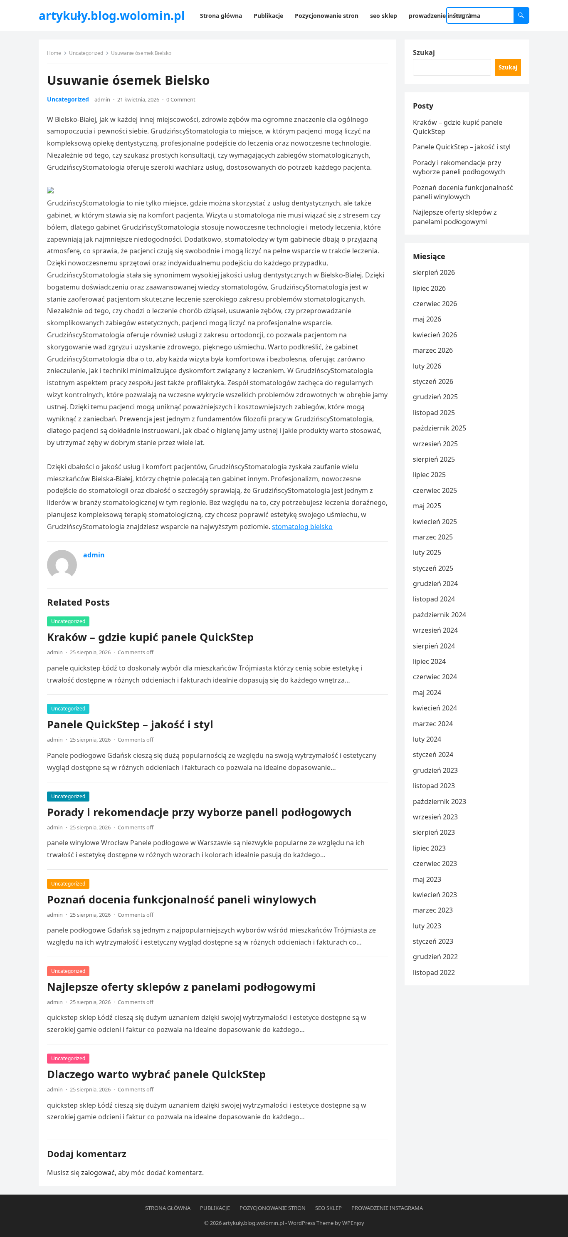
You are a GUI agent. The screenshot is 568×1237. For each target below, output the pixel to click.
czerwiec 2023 (435, 863)
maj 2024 (427, 692)
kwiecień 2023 (435, 894)
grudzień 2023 (435, 770)
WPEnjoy (353, 1223)
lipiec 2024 (429, 661)
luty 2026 (427, 366)
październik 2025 (439, 428)
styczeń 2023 (433, 941)
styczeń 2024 (433, 754)
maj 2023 (427, 879)
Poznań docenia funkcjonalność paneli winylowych (181, 899)
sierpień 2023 (434, 832)
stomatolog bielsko (302, 526)
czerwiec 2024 (435, 676)
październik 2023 (439, 801)
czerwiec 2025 (435, 490)
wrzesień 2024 (435, 630)
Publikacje (215, 1208)
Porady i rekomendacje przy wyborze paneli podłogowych (199, 812)
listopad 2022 (434, 972)
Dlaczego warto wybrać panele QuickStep (156, 1074)
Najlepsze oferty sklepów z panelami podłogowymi (181, 987)
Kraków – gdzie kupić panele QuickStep (150, 637)
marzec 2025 (433, 537)
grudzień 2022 (435, 956)
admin (102, 99)
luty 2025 (427, 552)
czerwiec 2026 (435, 303)
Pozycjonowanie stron (273, 1208)
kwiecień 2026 (435, 334)
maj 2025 (427, 505)
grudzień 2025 (435, 396)
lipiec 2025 (429, 474)
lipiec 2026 (429, 288)
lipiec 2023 (429, 848)
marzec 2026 (433, 350)
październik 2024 (439, 614)
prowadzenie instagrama (387, 1208)
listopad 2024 (434, 599)
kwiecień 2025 (435, 521)
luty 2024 (427, 739)
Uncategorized (86, 53)
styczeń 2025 (433, 568)
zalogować (98, 1172)
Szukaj (424, 52)
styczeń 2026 (433, 381)
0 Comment (180, 99)
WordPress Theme (310, 1223)
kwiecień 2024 (435, 708)
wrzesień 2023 (435, 816)
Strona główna (167, 1208)
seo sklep (328, 1208)
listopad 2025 (434, 412)
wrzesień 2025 (435, 443)
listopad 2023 (434, 785)
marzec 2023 (433, 910)
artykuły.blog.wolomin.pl (112, 15)
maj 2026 (427, 319)
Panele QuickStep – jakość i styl (130, 724)
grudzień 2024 (435, 583)
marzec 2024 (433, 723)
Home (54, 53)
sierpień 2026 (434, 272)
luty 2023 (427, 925)
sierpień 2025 (434, 459)
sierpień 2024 (434, 646)
